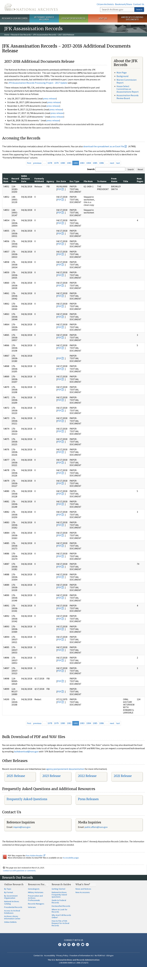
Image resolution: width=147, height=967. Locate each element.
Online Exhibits (10, 922)
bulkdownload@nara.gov (26, 751)
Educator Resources (73, 18)
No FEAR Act (100, 955)
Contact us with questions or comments (19, 870)
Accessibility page (71, 857)
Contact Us (138, 4)
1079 (56, 162)
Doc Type (74, 181)
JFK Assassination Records (44, 34)
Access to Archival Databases (12, 911)
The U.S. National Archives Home (31, 7)
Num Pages (140, 180)
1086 (101, 162)
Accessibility (49, 955)
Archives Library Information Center (12, 917)
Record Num (15, 180)
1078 (50, 162)
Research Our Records (15, 18)
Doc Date (61, 181)
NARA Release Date (25, 178)
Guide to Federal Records (59, 901)
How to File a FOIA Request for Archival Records (60, 923)
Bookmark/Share (123, 4)
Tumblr (73, 944)
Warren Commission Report (127, 81)
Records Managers (36, 903)
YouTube (78, 944)
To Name (101, 181)
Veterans (32, 907)
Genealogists (33, 889)
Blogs (82, 944)
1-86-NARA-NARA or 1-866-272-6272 (73, 962)
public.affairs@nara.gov (96, 827)
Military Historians (35, 892)
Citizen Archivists (105, 4)
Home (6, 34)
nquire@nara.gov (22, 827)
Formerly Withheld (39, 180)
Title (125, 181)
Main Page (122, 72)
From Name (114, 180)
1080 (62, 162)
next (112, 162)
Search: (91, 169)
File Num (88, 181)
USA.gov (110, 955)
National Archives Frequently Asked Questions (59, 894)
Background (122, 76)
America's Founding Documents (132, 18)
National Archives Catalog (11, 902)
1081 (69, 162)
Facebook (59, 944)
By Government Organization (11, 896)
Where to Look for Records (59, 910)
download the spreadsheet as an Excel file (103, 146)
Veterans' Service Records (44, 18)
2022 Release (87, 776)
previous (37, 162)
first (29, 162)
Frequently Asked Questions (27, 799)
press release (49, 98)
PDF (59, 189)
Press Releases (88, 799)
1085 (95, 162)
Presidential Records (13, 907)
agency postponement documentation (65, 768)
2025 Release (16, 776)
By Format (8, 892)
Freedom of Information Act (81, 955)
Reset (140, 169)
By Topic (7, 889)
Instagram (69, 944)
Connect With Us (73, 940)
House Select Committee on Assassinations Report (128, 89)
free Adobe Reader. (34, 855)
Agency (50, 181)
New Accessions (83, 892)
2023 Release (51, 776)
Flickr (87, 944)
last (118, 162)
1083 (82, 162)
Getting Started (58, 889)
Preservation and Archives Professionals (35, 898)
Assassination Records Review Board (128, 96)
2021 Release (123, 776)
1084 (88, 162)
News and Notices (83, 889)
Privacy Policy (62, 955)
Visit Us (103, 18)
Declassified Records (61, 906)
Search (139, 9)
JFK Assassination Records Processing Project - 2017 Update (37, 82)
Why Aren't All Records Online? (61, 916)
